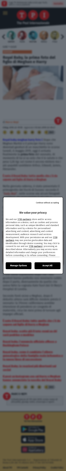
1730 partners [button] (24, 219)
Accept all (47, 265)
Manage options (18, 265)
